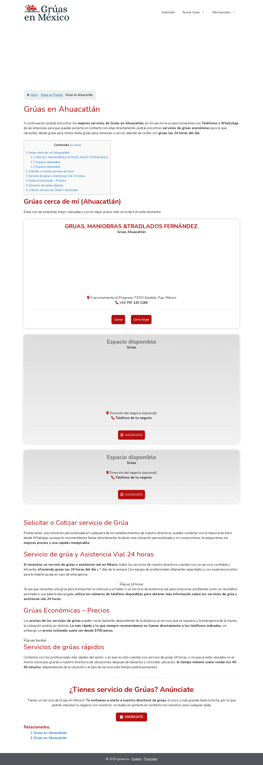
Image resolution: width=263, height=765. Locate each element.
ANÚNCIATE (133, 435)
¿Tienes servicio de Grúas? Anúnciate (52, 190)
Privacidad (150, 759)
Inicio (34, 95)
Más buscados (221, 12)
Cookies (136, 759)
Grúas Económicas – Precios (46, 180)
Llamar (118, 319)
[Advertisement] (131, 54)
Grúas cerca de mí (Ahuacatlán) (48, 153)
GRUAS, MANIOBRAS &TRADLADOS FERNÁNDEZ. (69, 157)
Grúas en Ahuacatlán (50, 733)
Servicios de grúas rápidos (44, 185)
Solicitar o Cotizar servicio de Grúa (50, 171)
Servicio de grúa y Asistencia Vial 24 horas (55, 176)
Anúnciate (168, 12)
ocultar (75, 145)
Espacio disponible (45, 162)
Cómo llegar (141, 319)
